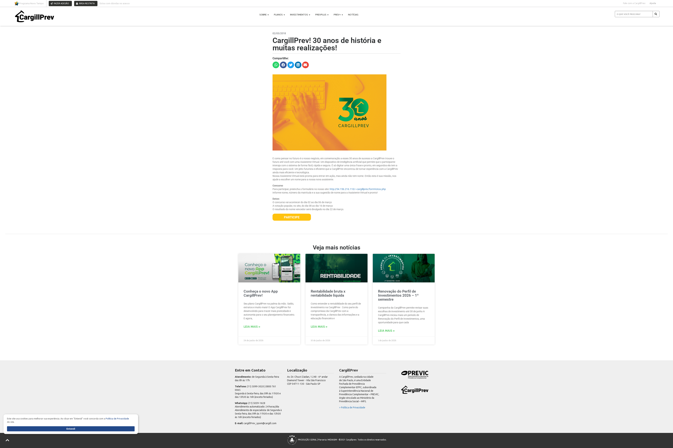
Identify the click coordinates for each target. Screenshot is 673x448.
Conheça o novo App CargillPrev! (261, 293)
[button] (276, 65)
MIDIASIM (332, 440)
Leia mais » (252, 326)
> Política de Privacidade (352, 407)
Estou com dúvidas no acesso (115, 3)
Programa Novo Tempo (31, 3)
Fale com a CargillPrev (634, 3)
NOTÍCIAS (353, 14)
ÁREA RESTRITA (87, 3)
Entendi (70, 428)
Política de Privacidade (117, 418)
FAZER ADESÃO (61, 3)
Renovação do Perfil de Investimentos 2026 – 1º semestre (398, 295)
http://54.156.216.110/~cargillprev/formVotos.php (357, 189)
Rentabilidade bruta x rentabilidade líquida (328, 293)
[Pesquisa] (656, 14)
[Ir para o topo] (8, 440)
